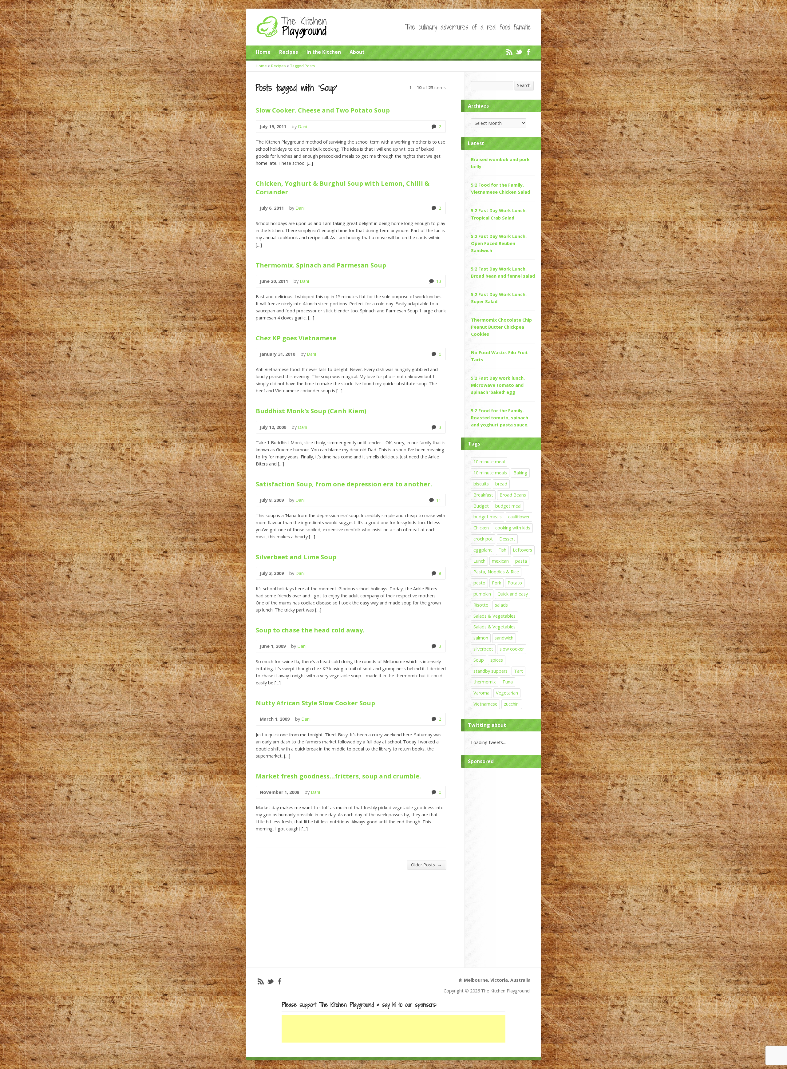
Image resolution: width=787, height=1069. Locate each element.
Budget (481, 506)
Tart (518, 671)
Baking (520, 473)
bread (501, 484)
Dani (302, 126)
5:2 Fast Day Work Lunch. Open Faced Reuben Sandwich (499, 243)
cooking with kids (512, 528)
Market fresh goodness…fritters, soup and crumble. (338, 776)
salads (501, 605)
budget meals (487, 517)
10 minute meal (489, 462)
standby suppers (490, 671)
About (357, 52)
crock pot (483, 539)
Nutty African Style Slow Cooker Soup (315, 703)
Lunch (479, 561)
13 (431, 281)
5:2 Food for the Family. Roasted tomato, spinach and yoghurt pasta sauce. (499, 418)
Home (263, 52)
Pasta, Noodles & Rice (496, 572)
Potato (515, 583)
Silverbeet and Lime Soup (296, 556)
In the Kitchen (323, 52)
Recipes (288, 52)
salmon (480, 638)
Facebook (528, 51)
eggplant (482, 550)
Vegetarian (507, 693)
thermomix (484, 682)
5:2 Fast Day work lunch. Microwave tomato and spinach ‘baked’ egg (498, 385)
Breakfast (483, 495)
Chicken (481, 528)
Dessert (507, 539)
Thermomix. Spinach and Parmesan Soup (321, 265)
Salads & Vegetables (494, 616)
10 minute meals (490, 473)
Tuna (507, 682)
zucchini (512, 704)
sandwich (504, 638)
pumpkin (482, 594)
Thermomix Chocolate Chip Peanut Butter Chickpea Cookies (501, 327)
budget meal (508, 506)
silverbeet (483, 649)
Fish (502, 550)
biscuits (481, 484)
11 (431, 500)
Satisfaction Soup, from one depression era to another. (344, 484)
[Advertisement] (503, 866)
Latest (476, 143)
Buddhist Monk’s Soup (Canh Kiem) (311, 410)
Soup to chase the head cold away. (310, 630)
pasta (521, 561)
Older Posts (426, 864)
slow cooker (512, 649)
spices (496, 660)
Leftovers (522, 550)
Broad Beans (513, 495)
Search (524, 85)
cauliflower (519, 517)
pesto (479, 583)
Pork (496, 583)
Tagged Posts (302, 66)
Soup (478, 660)
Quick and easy (512, 594)
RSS (509, 51)
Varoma (481, 693)
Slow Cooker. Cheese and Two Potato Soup (323, 110)
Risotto (480, 605)
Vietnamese (485, 704)
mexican (500, 561)
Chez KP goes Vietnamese (296, 338)
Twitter (518, 51)
